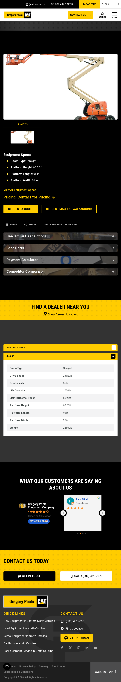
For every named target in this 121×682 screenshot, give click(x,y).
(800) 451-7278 (37, 4)
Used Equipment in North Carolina (24, 628)
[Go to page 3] (85, 533)
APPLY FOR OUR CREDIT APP (60, 224)
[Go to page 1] (80, 533)
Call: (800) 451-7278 (88, 576)
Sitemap (44, 666)
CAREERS (90, 4)
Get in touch (79, 637)
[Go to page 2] (83, 533)
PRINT (13, 224)
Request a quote (20, 209)
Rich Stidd (82, 499)
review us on (37, 520)
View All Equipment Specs (19, 190)
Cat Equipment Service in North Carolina (28, 651)
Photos (23, 124)
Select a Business (62, 4)
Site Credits (58, 666)
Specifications (16, 347)
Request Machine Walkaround (69, 209)
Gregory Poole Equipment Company (41, 505)
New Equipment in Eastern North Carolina (29, 620)
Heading (10, 356)
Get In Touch (31, 576)
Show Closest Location (62, 314)
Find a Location (74, 628)
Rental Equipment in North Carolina (25, 636)
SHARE (32, 224)
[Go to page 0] (77, 533)
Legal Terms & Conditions (18, 671)
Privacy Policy (27, 666)
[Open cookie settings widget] (7, 666)
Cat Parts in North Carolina (19, 643)
